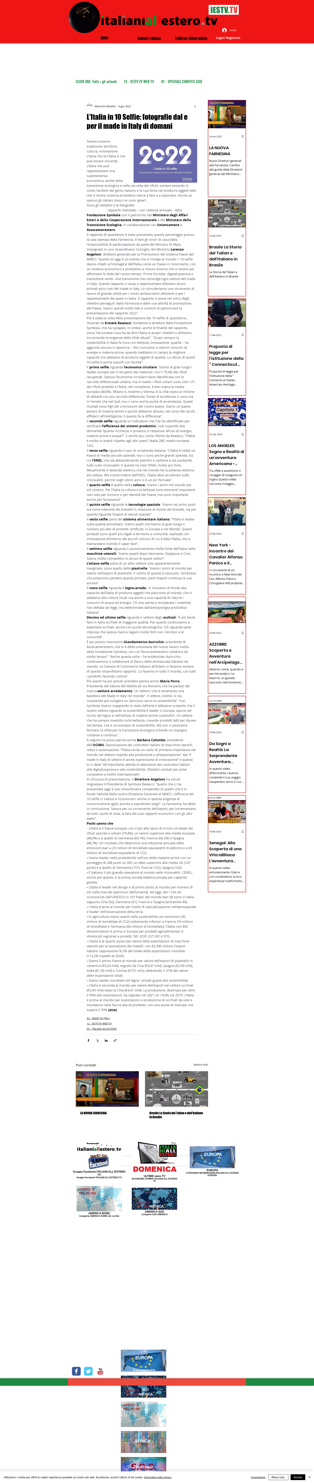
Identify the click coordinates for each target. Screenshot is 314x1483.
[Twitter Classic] (88, 1371)
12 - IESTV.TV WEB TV (139, 81)
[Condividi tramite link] (115, 1040)
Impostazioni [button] (258, 1477)
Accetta (298, 1477)
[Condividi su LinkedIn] (106, 1040)
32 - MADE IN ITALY (98, 1018)
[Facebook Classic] (76, 1371)
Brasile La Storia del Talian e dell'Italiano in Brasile (176, 1115)
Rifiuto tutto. (278, 1477)
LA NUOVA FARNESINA (93, 1113)
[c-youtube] (100, 1371)
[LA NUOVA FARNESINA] (107, 1089)
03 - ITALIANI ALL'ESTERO (102, 1029)
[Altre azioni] (195, 106)
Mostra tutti (201, 1064)
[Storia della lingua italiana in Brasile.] (176, 1089)
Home (104, 37)
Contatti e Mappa (149, 38)
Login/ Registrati (228, 38)
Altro (164, 81)
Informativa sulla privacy (158, 1477)
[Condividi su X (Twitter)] (97, 1040)
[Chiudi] (309, 1477)
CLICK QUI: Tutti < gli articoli (96, 81)
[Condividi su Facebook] (88, 1040)
